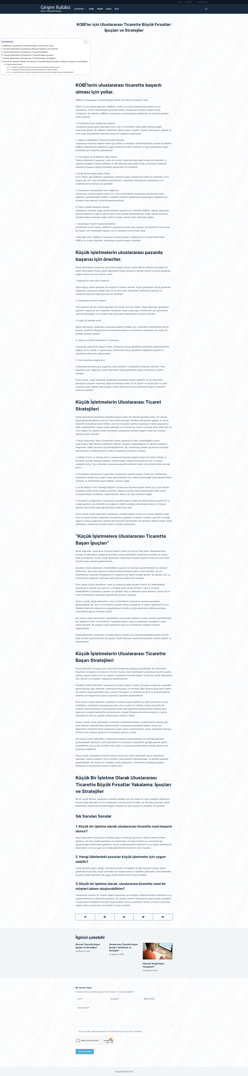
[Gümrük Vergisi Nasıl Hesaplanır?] (157, 951)
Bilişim (100, 9)
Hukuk (108, 9)
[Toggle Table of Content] (85, 42)
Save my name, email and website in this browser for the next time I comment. (110, 1031)
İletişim (188, 2)
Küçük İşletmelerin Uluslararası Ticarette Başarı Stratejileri (29, 58)
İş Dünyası (79, 9)
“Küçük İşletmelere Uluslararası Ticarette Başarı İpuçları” (28, 55)
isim (80, 999)
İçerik (91, 9)
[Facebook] (85, 917)
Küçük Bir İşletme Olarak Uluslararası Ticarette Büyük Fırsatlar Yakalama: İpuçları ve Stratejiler (45, 61)
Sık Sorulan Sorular (14, 64)
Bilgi (117, 9)
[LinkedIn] (124, 917)
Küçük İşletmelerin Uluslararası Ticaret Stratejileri (25, 52)
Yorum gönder (84, 1051)
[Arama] (206, 9)
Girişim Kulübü (55, 7)
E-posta (115, 999)
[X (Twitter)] (104, 917)
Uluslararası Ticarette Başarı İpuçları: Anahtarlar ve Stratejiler (123, 947)
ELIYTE (130, 1071)
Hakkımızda (202, 2)
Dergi (179, 2)
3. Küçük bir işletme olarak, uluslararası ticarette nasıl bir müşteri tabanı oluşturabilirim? (42, 72)
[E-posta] (162, 917)
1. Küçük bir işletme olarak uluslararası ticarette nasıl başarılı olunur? (35, 67)
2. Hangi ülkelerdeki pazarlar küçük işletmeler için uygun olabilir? (34, 70)
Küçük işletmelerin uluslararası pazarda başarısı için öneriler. (30, 49)
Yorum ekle (83, 1007)
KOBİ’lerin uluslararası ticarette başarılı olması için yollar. (28, 46)
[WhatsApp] (143, 917)
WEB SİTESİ (149, 999)
